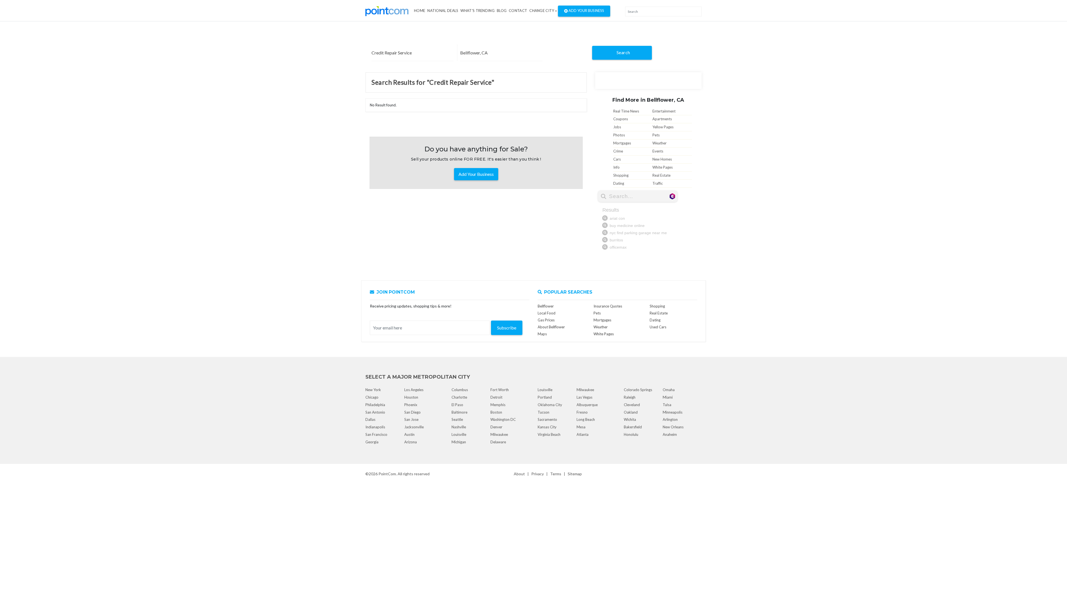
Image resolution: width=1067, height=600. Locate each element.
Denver (496, 427)
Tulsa (667, 404)
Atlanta (583, 434)
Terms (555, 473)
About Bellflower (551, 327)
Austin (409, 434)
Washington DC (503, 419)
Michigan (459, 442)
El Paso (457, 404)
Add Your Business (586, 10)
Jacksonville (414, 427)
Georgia (371, 442)
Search (623, 52)
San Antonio (375, 412)
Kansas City (547, 427)
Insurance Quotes (608, 306)
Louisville (459, 434)
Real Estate (661, 175)
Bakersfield (633, 427)
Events (657, 151)
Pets (656, 135)
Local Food (546, 313)
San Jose (411, 419)
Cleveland (632, 404)
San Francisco (376, 434)
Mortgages (622, 143)
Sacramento (547, 419)
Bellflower (546, 306)
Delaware (498, 442)
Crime (618, 151)
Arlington (670, 419)
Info (616, 167)
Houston (411, 397)
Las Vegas (584, 397)
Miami (668, 397)
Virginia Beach (549, 434)
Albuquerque (587, 404)
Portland (545, 397)
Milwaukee (499, 434)
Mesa (581, 427)
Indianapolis (375, 427)
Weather (659, 143)
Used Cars (658, 327)
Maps (542, 334)
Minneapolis (672, 412)
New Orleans (673, 427)
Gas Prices (546, 320)
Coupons (620, 119)
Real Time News (626, 111)
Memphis (497, 404)
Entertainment (663, 111)
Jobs (617, 127)
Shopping (621, 175)
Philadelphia (375, 404)
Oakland (631, 412)
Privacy (537, 473)
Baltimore (459, 412)
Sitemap (575, 473)
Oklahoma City (550, 404)
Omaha (669, 390)
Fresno (582, 412)
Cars (617, 159)
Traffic (657, 183)
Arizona (410, 442)
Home (419, 10)
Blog (502, 10)
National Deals (442, 10)
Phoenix (410, 404)
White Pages (662, 167)
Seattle (457, 419)
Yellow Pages (663, 127)
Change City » (543, 10)
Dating (618, 183)
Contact (518, 10)
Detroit (496, 397)
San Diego (412, 412)
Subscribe (506, 327)
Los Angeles (413, 390)
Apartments (662, 119)
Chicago (371, 397)
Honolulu (631, 434)
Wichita (630, 419)
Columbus (460, 390)
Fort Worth (499, 390)
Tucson (543, 412)
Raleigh (629, 397)
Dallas (370, 419)
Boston (496, 412)
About (519, 473)
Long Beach (586, 419)
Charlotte (459, 397)
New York (373, 390)
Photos (619, 135)
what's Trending (477, 10)
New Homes (662, 159)
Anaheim (670, 434)
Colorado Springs (638, 390)
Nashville (459, 427)
